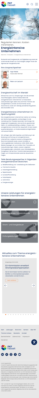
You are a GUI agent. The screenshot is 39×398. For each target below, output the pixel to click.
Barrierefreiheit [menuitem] (5, 336)
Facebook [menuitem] (15, 354)
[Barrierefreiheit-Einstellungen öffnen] (34, 342)
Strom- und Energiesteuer (13, 225)
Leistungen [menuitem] (9, 330)
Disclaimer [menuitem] (4, 340)
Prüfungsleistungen (10, 236)
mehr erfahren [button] (11, 280)
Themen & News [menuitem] (6, 333)
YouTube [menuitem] (19, 354)
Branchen (3, 54)
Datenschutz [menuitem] (16, 336)
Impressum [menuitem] (26, 336)
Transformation (9, 202)
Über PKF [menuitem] (33, 330)
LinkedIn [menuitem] (2, 354)
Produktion (10, 54)
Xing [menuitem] (6, 354)
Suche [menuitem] (32, 4)
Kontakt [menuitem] (24, 333)
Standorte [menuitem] (17, 333)
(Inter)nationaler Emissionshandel (16, 213)
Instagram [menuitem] (11, 354)
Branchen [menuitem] (18, 330)
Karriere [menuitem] (25, 330)
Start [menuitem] (2, 330)
